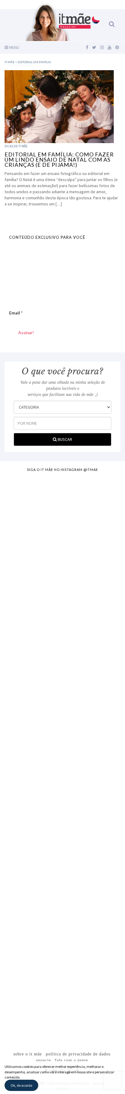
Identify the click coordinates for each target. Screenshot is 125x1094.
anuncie (43, 1060)
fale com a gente (71, 1060)
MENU (13, 47)
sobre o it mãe (27, 1054)
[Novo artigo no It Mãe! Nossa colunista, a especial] (62, 718)
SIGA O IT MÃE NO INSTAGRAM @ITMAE (62, 470)
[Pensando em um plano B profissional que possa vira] (62, 854)
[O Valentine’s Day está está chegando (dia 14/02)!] (62, 990)
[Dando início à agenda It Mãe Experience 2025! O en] (62, 922)
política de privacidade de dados (78, 1054)
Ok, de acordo (21, 1085)
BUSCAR (64, 439)
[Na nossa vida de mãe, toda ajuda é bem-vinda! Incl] (62, 650)
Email (15, 312)
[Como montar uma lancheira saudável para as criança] (62, 582)
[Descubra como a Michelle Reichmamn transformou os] (62, 786)
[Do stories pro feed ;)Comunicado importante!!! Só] (62, 514)
